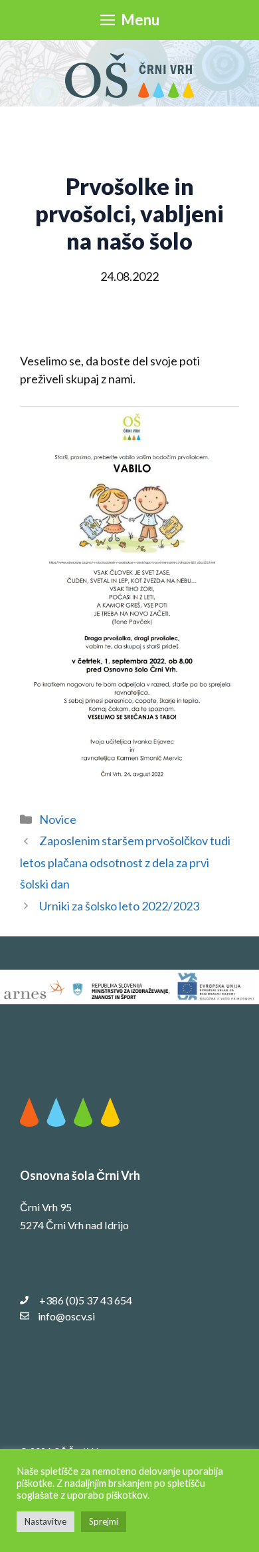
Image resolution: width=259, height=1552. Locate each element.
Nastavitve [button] (45, 1521)
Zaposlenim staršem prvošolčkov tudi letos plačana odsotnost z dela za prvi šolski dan (125, 862)
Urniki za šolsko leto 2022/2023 (119, 905)
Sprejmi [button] (103, 1521)
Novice (57, 819)
